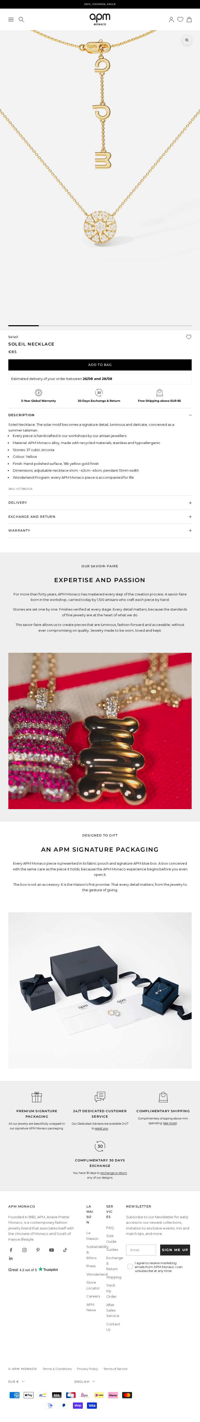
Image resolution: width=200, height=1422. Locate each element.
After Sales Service (112, 1310)
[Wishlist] (180, 19)
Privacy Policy (87, 1369)
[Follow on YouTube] (51, 1250)
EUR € (13, 1381)
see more (170, 1123)
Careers (93, 1296)
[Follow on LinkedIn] (11, 1258)
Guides (112, 1249)
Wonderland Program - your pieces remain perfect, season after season (100, 4)
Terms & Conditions (57, 1369)
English (82, 1381)
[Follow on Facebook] (11, 1250)
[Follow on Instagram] (24, 1250)
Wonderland (97, 1274)
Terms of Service (115, 1369)
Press (91, 1266)
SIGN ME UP (175, 1250)
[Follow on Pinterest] (38, 1250)
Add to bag (100, 365)
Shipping (113, 1277)
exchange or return (114, 1173)
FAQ (110, 1228)
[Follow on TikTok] (65, 1250)
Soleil (13, 337)
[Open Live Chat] (100, 1097)
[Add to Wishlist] (189, 337)
